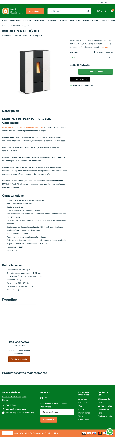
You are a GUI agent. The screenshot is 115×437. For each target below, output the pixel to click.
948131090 (11, 405)
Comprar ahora (80, 79)
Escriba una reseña (19, 359)
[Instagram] (41, 398)
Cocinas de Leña (105, 416)
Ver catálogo (34, 11)
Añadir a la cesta (95, 72)
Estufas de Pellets (105, 406)
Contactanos (102, 2)
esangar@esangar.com (16, 409)
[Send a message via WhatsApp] (110, 432)
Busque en (88, 11)
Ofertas (105, 21)
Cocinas (63, 21)
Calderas (51, 21)
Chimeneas (39, 21)
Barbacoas (75, 21)
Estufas (27, 21)
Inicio (4, 21)
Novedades (15, 21)
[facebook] (46, 398)
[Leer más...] (99, 11)
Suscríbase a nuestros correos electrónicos (53, 405)
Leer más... (105, 47)
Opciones (91, 52)
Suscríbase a (48, 419)
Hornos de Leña (90, 21)
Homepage (6, 26)
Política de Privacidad (83, 393)
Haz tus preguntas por (20, 412)
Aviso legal (82, 399)
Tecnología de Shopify (42, 433)
